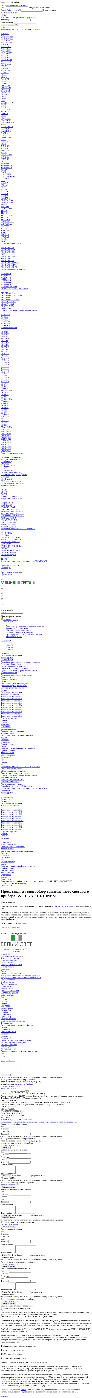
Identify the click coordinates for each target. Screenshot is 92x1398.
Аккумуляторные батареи (11, 498)
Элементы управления (10, 485)
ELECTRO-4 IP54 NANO (11, 295)
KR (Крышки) (6, 470)
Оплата (4, 1001)
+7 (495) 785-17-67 (8, 1049)
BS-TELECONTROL (9, 496)
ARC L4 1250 (6, 53)
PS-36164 (5, 403)
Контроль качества (8, 729)
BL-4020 (4, 351)
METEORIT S (6, 168)
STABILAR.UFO (8, 256)
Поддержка (6, 742)
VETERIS (5, 226)
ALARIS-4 (5, 321)
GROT (3, 140)
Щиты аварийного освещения (13, 269)
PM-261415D (6, 440)
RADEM (4, 196)
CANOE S (5, 81)
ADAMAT (5, 34)
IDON (3, 144)
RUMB (4, 204)
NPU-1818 (5, 362)
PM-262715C (6, 444)
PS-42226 (5, 410)
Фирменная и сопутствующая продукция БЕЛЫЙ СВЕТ (24, 561)
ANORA (4, 44)
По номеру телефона (17, 5)
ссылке (24, 923)
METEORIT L (6, 166)
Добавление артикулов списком (14, 686)
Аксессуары (6, 677)
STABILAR (5, 258)
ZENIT (4, 241)
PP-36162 (5, 388)
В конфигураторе (10, 620)
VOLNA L (5, 235)
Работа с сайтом (7, 962)
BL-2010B (5, 334)
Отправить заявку (8, 1187)
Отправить (6, 1075)
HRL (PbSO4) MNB (9, 520)
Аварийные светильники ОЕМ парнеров (17, 675)
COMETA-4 (6, 308)
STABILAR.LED (8, 252)
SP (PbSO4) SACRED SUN (12, 511)
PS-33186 (5, 397)
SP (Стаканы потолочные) (11, 481)
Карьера (4, 738)
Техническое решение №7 (11, 714)
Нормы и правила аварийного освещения (18, 748)
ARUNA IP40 (6, 57)
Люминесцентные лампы (11, 572)
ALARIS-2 (5, 319)
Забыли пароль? (13, 10)
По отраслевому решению (11, 655)
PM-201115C (6, 436)
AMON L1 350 (7, 36)
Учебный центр (7, 753)
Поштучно (10, 645)
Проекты (4, 720)
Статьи (4, 722)
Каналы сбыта (7, 988)
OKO (3, 181)
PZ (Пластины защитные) (11, 472)
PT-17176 (5, 421)
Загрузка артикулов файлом (12, 688)
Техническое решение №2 (11, 701)
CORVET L (5, 90)
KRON (4, 153)
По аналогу (5, 653)
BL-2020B (5, 336)
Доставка (5, 1004)
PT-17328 (5, 423)
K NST (4, 468)
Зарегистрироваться (28, 17)
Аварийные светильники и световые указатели (20, 29)
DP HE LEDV (6, 533)
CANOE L (5, 79)
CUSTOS (5, 99)
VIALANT (5, 228)
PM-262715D (6, 447)
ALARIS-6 (5, 325)
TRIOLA (4, 217)
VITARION (5, 230)
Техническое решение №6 (11, 712)
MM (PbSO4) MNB (8, 522)
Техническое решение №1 (11, 699)
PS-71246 (5, 416)
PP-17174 (5, 384)
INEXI (3, 254)
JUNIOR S (5, 148)
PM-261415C (6, 438)
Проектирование (8, 750)
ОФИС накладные (8, 555)
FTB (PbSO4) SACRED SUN (12, 509)
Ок (2, 1310)
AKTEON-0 (6, 274)
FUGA (3, 124)
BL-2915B (5, 338)
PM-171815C (6, 429)
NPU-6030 (5, 377)
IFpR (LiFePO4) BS (9, 507)
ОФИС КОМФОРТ (9, 552)
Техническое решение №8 (11, 716)
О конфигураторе (8, 967)
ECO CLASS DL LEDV (10, 537)
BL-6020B (5, 354)
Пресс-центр (6, 1017)
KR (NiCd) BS (6, 505)
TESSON (4, 213)
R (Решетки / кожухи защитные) (14, 475)
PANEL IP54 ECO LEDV (11, 546)
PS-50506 (5, 414)
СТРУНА (5, 557)
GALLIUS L (6, 129)
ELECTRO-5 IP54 (8, 297)
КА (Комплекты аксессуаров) (13, 483)
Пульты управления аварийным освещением (19, 310)
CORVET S (5, 92)
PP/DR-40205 (6, 390)
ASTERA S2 (6, 64)
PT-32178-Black (7, 427)
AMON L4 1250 (7, 42)
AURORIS (5, 68)
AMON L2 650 (7, 38)
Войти (4, 15)
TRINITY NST (7, 215)
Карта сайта (6, 1010)
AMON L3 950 (7, 40)
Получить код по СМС (10, 25)
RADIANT (5, 198)
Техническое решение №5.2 (12, 709)
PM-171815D (6, 431)
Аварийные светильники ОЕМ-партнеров (18, 529)
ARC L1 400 (6, 47)
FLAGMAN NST (8, 122)
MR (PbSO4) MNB (8, 524)
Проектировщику (8, 744)
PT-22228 (5, 425)
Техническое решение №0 (11, 696)
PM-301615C (6, 451)
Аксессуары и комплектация (12, 453)
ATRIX (4, 66)
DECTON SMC (7, 103)
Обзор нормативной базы (11, 965)
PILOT (3, 187)
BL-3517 (4, 349)
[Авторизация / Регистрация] (46, 604)
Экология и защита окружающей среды (17, 735)
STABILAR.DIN (7, 261)
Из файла (9, 649)
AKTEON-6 (6, 284)
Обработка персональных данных (63, 1122)
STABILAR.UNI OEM (10, 267)
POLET (4, 189)
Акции (4, 997)
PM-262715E (6, 449)
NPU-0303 (5, 358)
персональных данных (10, 1185)
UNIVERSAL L (7, 222)
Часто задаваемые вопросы (12, 956)
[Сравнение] (46, 596)
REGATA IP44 (7, 200)
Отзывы (4, 999)
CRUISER (5, 94)
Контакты (5, 740)
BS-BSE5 (5, 490)
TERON (4, 211)
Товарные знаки (7, 733)
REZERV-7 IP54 (7, 306)
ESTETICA (5, 109)
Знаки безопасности (9, 328)
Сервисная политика (9, 984)
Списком (9, 647)
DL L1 (3, 105)
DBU (3, 101)
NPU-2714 (5, 369)
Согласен (5, 1396)
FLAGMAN (6, 120)
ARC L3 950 (6, 51)
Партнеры (5, 969)
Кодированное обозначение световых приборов (20, 975)
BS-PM (4, 494)
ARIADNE (5, 55)
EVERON (5, 111)
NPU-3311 (5, 373)
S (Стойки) (5, 477)
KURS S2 (5, 159)
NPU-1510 (5, 360)
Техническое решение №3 (11, 703)
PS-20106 (5, 395)
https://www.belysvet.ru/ (10, 1381)
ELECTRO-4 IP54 (8, 293)
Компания (5, 725)
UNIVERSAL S (7, 224)
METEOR (5, 163)
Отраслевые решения (9, 718)
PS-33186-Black (7, 399)
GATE (3, 135)
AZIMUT (5, 73)
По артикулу (6, 641)
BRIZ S (4, 77)
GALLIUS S (6, 131)
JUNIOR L (5, 146)
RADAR (4, 194)
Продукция (5, 1006)
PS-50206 (5, 412)
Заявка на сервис (8, 755)
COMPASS (5, 86)
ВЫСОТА (5, 548)
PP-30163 (5, 386)
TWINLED (5, 220)
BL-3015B (5, 345)
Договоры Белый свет (10, 991)
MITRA (4, 170)
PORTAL (4, 191)
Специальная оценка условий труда (34, 1122)
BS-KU (4, 492)
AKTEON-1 (6, 276)
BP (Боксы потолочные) (10, 457)
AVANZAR (5, 70)
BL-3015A (5, 343)
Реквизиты (5, 1029)
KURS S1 (5, 157)
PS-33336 (5, 401)
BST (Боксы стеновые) (10, 460)
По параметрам (7, 622)
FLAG (3, 116)
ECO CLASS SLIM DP (10, 542)
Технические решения (10, 694)
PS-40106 (5, 405)
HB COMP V (6, 544)
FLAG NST (5, 118)
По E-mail (5, 5)
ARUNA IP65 (6, 60)
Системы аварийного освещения (14, 289)
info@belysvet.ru (7, 1047)
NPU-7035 (5, 380)
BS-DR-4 (4, 356)
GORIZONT (6, 137)
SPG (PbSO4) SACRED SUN (12, 514)
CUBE (3, 96)
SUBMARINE (6, 209)
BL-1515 (4, 332)
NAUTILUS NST (8, 176)
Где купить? (6, 757)
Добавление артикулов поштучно (14, 683)
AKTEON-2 (6, 278)
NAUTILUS (6, 174)
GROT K (4, 142)
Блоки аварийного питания (12, 243)
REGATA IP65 (7, 202)
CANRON (5, 83)
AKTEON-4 (6, 280)
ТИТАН (4, 559)
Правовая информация (10, 1122)
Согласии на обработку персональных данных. (17, 1085)
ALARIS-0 (5, 315)
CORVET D (6, 88)
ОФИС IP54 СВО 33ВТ (10, 550)
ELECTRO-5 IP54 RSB (10, 300)
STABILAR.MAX (8, 250)
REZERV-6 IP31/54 (8, 302)
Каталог (4, 762)
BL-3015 (4, 341)
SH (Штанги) (6, 479)
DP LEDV (5, 535)
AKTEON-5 (6, 282)
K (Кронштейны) (8, 466)
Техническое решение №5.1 (12, 707)
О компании (6, 727)
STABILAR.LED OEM (10, 263)
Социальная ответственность (13, 731)
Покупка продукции (9, 993)
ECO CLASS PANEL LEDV (12, 539)
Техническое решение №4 (11, 705)
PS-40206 (5, 408)
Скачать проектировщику (11, 973)
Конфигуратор (7, 658)
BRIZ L (4, 75)
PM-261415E (6, 442)
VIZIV (3, 233)
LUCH (3, 161)
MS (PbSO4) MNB (8, 518)
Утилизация (6, 986)
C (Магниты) (6, 462)
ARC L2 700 (6, 49)
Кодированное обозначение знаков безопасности (21, 978)
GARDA (4, 133)
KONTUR (5, 150)
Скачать (4, 746)
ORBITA (4, 183)
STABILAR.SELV (8, 265)
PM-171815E (6, 434)
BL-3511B (5, 347)
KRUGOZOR (6, 155)
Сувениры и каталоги (10, 565)
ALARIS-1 (5, 317)
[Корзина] (46, 601)
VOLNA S (5, 237)
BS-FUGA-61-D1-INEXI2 (62, 906)
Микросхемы (6, 574)
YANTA (4, 239)
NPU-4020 (5, 382)
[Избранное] (46, 598)
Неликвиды (6, 568)
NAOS (3, 172)
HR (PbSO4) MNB (8, 527)
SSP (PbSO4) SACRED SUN (12, 516)
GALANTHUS (7, 127)
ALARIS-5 (5, 323)
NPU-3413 (5, 375)
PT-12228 (5, 418)
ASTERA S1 (6, 62)
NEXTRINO (6, 178)
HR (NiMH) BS (7, 503)
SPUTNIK (5, 207)
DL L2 (3, 107)
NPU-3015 (5, 371)
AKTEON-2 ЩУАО (9, 287)
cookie (23, 1390)
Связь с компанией (8, 1032)
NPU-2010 (5, 364)
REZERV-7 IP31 (7, 304)
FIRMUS (4, 114)
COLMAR (5, 464)
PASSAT (4, 185)
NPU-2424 (5, 367)
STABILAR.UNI (7, 248)
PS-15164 (5, 393)
